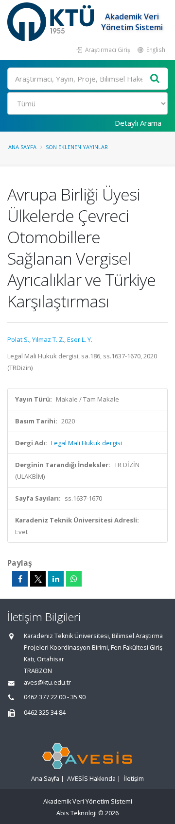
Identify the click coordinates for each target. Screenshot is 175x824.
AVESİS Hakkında (91, 778)
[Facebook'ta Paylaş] (20, 579)
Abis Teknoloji (76, 813)
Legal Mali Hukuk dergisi (86, 442)
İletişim (133, 778)
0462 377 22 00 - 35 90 (55, 697)
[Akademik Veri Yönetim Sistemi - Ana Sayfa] (51, 22)
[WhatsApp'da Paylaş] (74, 579)
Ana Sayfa (22, 147)
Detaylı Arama (138, 123)
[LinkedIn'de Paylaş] (56, 579)
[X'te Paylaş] (38, 579)
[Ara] (155, 79)
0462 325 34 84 (45, 712)
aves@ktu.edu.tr (47, 682)
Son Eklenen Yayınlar (77, 147)
